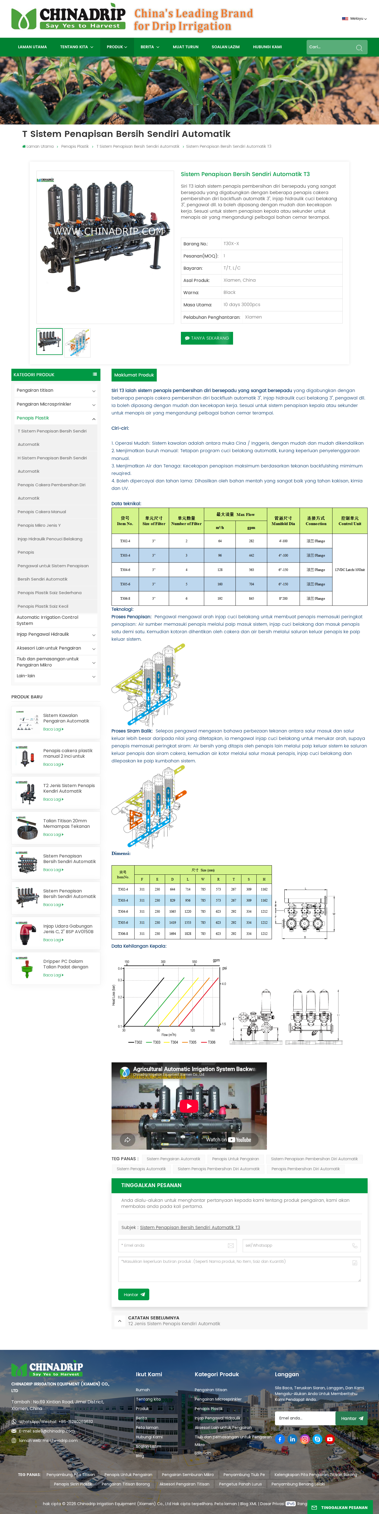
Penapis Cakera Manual (42, 512)
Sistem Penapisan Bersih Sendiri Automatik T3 (69, 893)
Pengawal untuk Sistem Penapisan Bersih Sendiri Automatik (53, 572)
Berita (148, 47)
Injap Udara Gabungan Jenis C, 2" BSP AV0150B (68, 929)
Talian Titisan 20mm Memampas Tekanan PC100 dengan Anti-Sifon (66, 823)
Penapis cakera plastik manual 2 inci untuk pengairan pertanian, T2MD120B (68, 753)
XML (252, 1504)
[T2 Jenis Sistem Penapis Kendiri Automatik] (28, 793)
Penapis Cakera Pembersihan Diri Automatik (51, 491)
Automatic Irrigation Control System (47, 620)
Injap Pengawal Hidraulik (43, 634)
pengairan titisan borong (126, 1484)
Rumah (143, 1390)
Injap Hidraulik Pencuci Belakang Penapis (50, 545)
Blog (140, 1456)
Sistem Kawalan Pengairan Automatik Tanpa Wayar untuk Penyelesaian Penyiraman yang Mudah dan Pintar (66, 718)
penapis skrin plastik (73, 1484)
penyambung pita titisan (71, 1474)
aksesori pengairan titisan (184, 1484)
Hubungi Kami (267, 47)
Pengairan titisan (35, 390)
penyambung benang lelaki (298, 1484)
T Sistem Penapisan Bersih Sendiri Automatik (138, 146)
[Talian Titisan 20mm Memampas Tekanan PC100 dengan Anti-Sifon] (28, 828)
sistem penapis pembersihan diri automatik (219, 1169)
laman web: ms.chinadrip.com (48, 1440)
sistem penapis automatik (141, 1169)
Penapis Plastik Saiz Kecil (43, 606)
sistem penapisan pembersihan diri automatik (314, 1159)
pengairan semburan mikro (188, 1474)
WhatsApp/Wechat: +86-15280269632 (56, 1421)
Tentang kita (74, 47)
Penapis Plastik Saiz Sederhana (50, 593)
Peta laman (147, 1427)
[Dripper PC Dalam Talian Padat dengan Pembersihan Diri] (28, 968)
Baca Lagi (52, 729)
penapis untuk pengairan (235, 1159)
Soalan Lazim (226, 47)
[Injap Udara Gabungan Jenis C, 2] (28, 933)
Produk (115, 47)
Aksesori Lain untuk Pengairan (49, 648)
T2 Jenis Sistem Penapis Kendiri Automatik (69, 788)
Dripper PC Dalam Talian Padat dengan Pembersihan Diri (65, 964)
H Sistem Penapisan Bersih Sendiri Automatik (52, 464)
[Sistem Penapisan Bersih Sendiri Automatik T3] (28, 898)
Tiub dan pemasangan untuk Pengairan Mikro (48, 662)
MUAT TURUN (185, 47)
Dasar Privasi (272, 1504)
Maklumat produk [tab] (134, 375)
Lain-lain (26, 676)
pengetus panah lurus (240, 1484)
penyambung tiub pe (244, 1474)
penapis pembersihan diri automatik (306, 1169)
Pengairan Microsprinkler (44, 404)
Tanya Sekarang (210, 338)
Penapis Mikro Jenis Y (39, 525)
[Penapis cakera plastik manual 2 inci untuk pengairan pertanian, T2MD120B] (28, 758)
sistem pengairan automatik (173, 1159)
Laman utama (32, 47)
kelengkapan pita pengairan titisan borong (316, 1474)
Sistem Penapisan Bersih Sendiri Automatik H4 (69, 858)
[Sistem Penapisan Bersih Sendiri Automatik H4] (28, 863)
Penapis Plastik (75, 146)
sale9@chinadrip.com (54, 1431)
